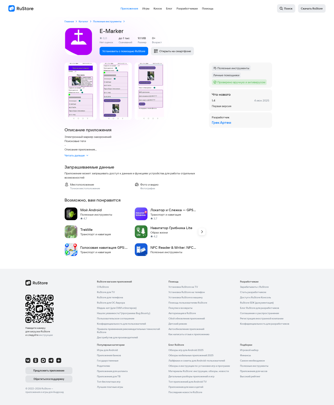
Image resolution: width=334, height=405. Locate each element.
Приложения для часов (253, 371)
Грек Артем (221, 122)
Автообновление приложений (186, 329)
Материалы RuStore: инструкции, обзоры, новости (198, 371)
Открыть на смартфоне (175, 51)
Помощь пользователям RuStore (187, 302)
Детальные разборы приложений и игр (191, 376)
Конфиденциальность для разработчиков (264, 323)
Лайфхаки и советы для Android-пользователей (196, 360)
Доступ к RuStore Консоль (255, 297)
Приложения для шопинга (112, 371)
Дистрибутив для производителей (117, 337)
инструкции (46, 335)
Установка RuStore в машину (185, 297)
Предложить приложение (48, 370)
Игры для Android (107, 350)
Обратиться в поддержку (48, 379)
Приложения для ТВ (108, 376)
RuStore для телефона (110, 297)
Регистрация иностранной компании (261, 318)
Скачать (312, 8)
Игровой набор (249, 350)
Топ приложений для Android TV (187, 381)
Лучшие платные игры (110, 386)
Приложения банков (109, 355)
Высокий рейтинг (250, 376)
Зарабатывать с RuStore (254, 286)
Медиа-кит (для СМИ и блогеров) (116, 307)
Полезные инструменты (254, 365)
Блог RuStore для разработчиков (259, 307)
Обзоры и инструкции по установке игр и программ (199, 365)
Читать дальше (75, 155)
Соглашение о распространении (259, 313)
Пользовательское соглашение (115, 318)
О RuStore (103, 286)
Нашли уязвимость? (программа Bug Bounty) (123, 313)
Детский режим (177, 323)
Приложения (129, 8)
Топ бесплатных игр (108, 381)
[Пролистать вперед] (201, 231)
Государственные (107, 360)
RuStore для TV (106, 292)
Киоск (158, 8)
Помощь (207, 8)
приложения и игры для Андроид (44, 392)
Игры (145, 8)
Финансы (245, 355)
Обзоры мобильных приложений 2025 (190, 355)
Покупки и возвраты (180, 307)
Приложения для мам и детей (185, 386)
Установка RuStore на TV (183, 286)
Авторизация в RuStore (182, 313)
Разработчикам (187, 8)
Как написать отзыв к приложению (188, 334)
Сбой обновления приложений (186, 318)
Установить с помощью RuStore (123, 51)
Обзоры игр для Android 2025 (185, 350)
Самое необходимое (252, 360)
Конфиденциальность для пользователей (121, 323)
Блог (169, 8)
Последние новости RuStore (185, 392)
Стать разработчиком (253, 292)
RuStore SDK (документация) (257, 302)
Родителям (103, 365)
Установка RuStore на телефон (186, 292)
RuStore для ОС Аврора (111, 302)
